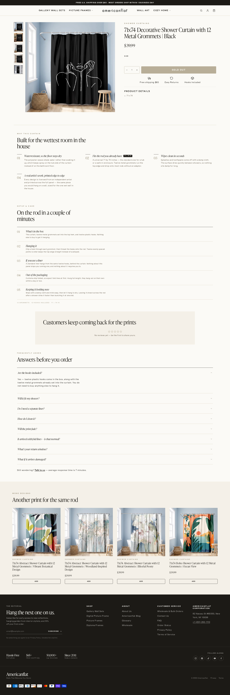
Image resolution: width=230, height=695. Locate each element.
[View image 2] (18, 37)
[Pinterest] (201, 658)
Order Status (164, 625)
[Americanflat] (115, 10)
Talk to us (40, 470)
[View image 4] (18, 59)
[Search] (201, 10)
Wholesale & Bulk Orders (170, 611)
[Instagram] (195, 658)
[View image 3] (18, 48)
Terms (221, 678)
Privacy (213, 678)
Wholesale (127, 625)
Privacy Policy (164, 630)
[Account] (208, 10)
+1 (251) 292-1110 (201, 622)
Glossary (126, 620)
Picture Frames (80, 10)
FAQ (159, 620)
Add (36, 581)
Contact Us (163, 616)
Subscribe (53, 631)
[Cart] (214, 10)
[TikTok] (208, 658)
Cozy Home (161, 10)
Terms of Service (166, 634)
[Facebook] (221, 658)
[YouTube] (214, 658)
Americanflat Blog (131, 616)
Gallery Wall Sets (52, 10)
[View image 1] (18, 26)
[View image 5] (18, 69)
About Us (127, 611)
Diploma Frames (95, 625)
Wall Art (143, 10)
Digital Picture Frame (98, 616)
